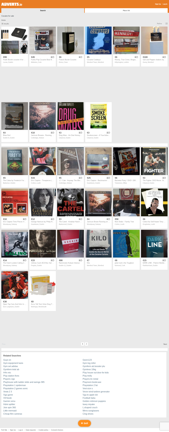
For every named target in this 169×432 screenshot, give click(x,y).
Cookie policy (43, 430)
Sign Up (158, 4)
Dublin (10, 62)
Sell (85, 423)
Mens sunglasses (91, 411)
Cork (39, 62)
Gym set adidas (10, 366)
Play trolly (87, 376)
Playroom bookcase (92, 382)
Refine (159, 24)
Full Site (4, 430)
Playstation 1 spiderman (14, 385)
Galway (14, 224)
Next (165, 344)
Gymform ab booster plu (94, 366)
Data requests (31, 430)
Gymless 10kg (89, 369)
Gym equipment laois (13, 363)
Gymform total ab (11, 369)
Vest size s (88, 388)
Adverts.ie (11, 4)
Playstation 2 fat (90, 385)
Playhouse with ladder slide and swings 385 (23, 382)
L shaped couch (90, 407)
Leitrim (126, 62)
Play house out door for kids (96, 372)
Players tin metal (90, 379)
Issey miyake (89, 404)
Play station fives (11, 376)
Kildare (41, 138)
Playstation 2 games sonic (15, 388)
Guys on (7, 360)
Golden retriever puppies (94, 401)
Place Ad (126, 10)
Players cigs (9, 379)
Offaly (125, 183)
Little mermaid (10, 411)
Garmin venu (9, 401)
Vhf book (7, 398)
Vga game (8, 395)
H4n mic (7, 372)
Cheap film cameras (12, 414)
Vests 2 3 (7, 392)
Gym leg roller (89, 363)
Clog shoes (88, 414)
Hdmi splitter (9, 404)
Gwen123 (87, 360)
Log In (165, 4)
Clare (66, 62)
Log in (20, 430)
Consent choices (57, 430)
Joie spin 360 (9, 407)
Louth (39, 183)
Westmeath (42, 307)
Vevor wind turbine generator (96, 392)
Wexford (101, 62)
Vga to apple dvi (90, 395)
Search (43, 10)
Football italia (89, 398)
